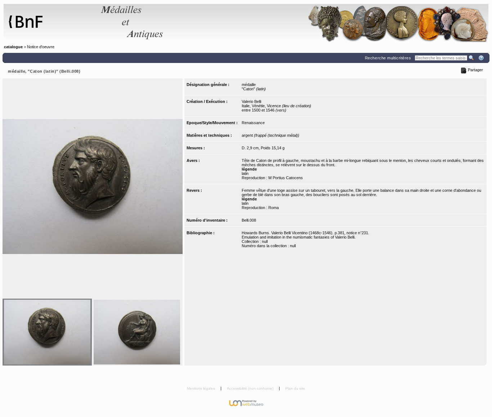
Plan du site (295, 388)
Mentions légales (201, 388)
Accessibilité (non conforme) (250, 388)
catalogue (13, 47)
